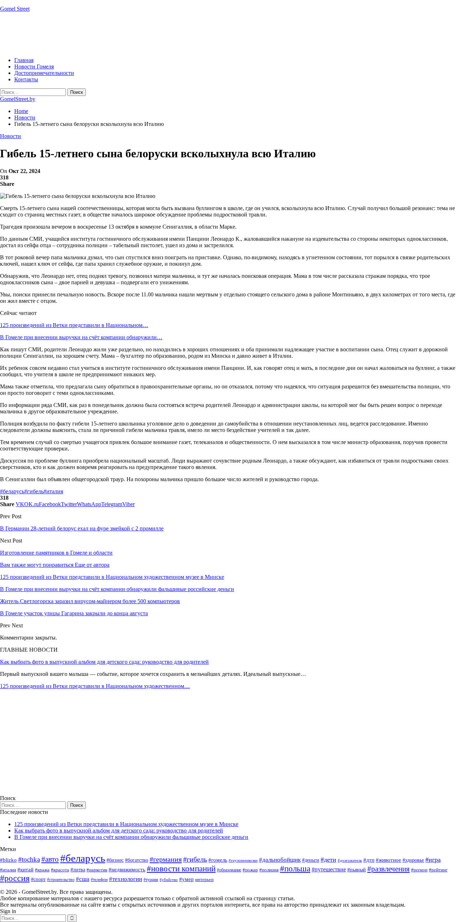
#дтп (368, 860)
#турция (151, 879)
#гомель (217, 860)
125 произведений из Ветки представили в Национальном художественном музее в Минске (126, 824)
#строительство (60, 879)
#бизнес (115, 860)
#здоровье (413, 860)
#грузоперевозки (243, 860)
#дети (328, 859)
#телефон (99, 879)
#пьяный (356, 869)
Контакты (26, 79)
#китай (25, 869)
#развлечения (388, 869)
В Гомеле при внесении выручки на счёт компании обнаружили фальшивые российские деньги (131, 837)
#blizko (8, 860)
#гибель (33, 491)
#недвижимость (127, 869)
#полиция (269, 869)
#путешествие (329, 869)
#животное (388, 860)
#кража (42, 869)
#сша (82, 878)
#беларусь (12, 491)
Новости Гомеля (34, 66)
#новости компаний (181, 868)
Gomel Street (15, 9)
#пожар (250, 869)
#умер (186, 879)
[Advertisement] (129, 34)
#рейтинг (438, 869)
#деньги (310, 860)
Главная (23, 60)
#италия (53, 491)
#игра (433, 859)
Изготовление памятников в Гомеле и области (56, 553)
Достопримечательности (44, 73)
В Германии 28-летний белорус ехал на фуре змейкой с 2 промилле (82, 528)
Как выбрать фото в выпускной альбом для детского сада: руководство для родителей (104, 662)
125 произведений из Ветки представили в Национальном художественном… (95, 686)
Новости (10, 136)
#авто (50, 859)
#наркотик (97, 869)
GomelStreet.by (17, 99)
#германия (166, 859)
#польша (295, 868)
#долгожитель (350, 860)
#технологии (125, 879)
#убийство (169, 880)
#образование (229, 869)
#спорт (38, 879)
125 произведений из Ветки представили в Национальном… (74, 325)
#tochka (29, 859)
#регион (419, 869)
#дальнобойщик (280, 859)
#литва (78, 869)
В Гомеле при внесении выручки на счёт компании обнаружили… (81, 337)
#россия (15, 878)
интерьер (204, 879)
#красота (60, 869)
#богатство (136, 860)
